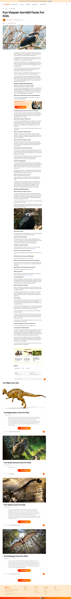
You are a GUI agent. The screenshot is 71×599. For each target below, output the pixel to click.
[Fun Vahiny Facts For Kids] (24, 490)
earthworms (26, 274)
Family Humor (34, 4)
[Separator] (45, 379)
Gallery (6, 48)
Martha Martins (8, 507)
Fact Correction (38, 378)
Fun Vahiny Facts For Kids (14, 505)
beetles (22, 274)
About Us (35, 588)
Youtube (45, 594)
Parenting (28, 4)
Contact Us (25, 588)
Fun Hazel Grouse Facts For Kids (17, 463)
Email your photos (20, 107)
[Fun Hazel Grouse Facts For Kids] (24, 447)
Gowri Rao (21, 20)
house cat (33, 248)
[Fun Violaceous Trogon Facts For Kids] (37, 353)
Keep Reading (25, 428)
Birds (23, 368)
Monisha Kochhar (11, 20)
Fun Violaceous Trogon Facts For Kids (36, 359)
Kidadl (3, 8)
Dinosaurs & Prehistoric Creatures (18, 357)
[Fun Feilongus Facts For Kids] (24, 541)
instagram (45, 591)
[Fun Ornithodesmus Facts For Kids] (18, 353)
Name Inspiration (43, 4)
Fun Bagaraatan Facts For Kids (16, 413)
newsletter (35, 591)
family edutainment (37, 592)
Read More (50, 1)
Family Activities (14, 4)
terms (55, 588)
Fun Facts (21, 4)
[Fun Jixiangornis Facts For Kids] (28, 353)
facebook (45, 588)
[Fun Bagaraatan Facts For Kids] (24, 398)
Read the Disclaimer (19, 378)
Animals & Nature (35, 356)
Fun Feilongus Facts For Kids (16, 556)
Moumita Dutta (7, 414)
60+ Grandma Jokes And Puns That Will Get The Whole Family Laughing (33, 1)
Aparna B (12, 19)
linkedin (45, 592)
